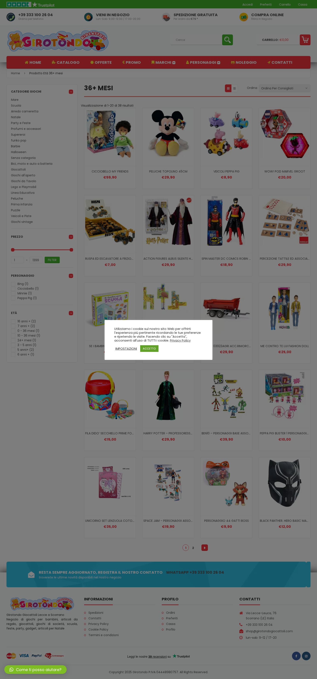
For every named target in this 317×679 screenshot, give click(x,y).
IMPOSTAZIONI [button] (126, 349)
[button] (35, 669)
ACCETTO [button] (149, 348)
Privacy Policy (180, 340)
